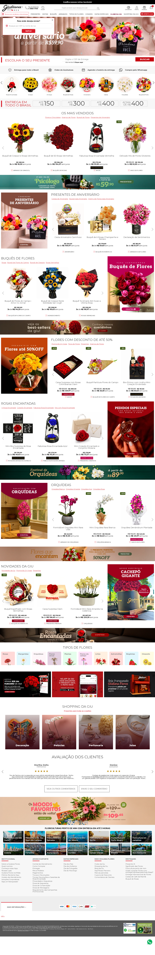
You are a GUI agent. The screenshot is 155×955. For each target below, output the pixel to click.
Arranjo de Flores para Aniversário (101, 199)
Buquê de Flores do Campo (104, 397)
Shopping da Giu (131, 14)
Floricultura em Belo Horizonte (139, 852)
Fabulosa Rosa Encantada (54, 461)
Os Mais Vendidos (77, 113)
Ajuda (43, 9)
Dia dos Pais (68, 864)
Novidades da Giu (17, 566)
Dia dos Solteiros (70, 866)
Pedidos (144, 9)
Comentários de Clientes (104, 877)
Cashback (128, 9)
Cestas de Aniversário (60, 199)
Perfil (137, 9)
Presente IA (130, 864)
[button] (152, 36)
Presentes (35, 14)
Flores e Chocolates (53, 117)
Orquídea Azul (86, 489)
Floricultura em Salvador (54, 839)
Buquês (53, 14)
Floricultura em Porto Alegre (118, 839)
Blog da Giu (99, 868)
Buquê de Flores (143, 94)
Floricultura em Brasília (118, 852)
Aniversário (87, 94)
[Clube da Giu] (77, 824)
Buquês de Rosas (68, 94)
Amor (98, 170)
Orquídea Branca (58, 489)
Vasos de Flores (138, 542)
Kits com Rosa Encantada (65, 408)
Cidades (89, 14)
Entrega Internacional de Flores (138, 874)
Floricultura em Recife (97, 839)
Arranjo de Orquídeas (69, 542)
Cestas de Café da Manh (136, 877)
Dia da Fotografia (70, 868)
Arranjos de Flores (69, 117)
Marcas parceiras (101, 873)
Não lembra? (74, 62)
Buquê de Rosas (132, 879)
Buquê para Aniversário (78, 199)
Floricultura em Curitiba (75, 852)
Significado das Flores (134, 866)
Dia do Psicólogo (70, 871)
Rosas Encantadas (138, 397)
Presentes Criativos (88, 461)
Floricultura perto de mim (136, 868)
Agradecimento (54, 315)
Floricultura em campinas (139, 839)
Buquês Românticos (104, 252)
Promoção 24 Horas (59, 344)
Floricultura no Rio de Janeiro (76, 839)
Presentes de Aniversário (100, 117)
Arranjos (63, 14)
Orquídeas (125, 94)
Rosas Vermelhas (52, 263)
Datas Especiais (101, 14)
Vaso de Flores (136, 170)
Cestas (45, 14)
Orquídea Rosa (99, 489)
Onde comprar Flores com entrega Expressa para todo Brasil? (139, 871)
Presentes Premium (53, 623)
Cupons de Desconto (103, 875)
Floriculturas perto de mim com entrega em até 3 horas (77, 828)
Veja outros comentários (61, 789)
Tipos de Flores (76, 14)
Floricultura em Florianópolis (54, 852)
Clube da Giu (116, 14)
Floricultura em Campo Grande (97, 852)
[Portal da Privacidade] (129, 926)
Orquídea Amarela (73, 489)
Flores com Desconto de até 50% (81, 340)
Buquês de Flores (17, 258)
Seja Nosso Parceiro (102, 871)
